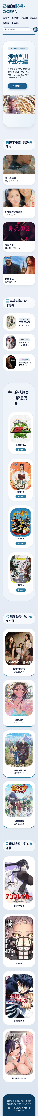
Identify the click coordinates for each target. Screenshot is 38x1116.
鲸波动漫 (6, 23)
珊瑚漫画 (15, 23)
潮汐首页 (6, 18)
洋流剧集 (24, 18)
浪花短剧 (33, 18)
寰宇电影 (15, 18)
